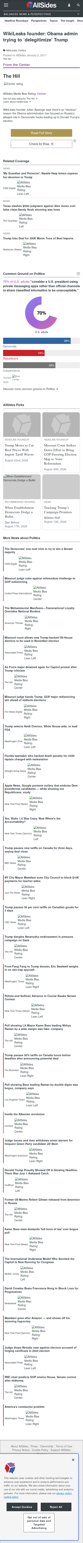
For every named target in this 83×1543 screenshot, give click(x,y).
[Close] (73, 1460)
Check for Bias (39, 144)
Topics (54, 20)
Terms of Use (64, 1446)
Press (34, 1446)
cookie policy (11, 1497)
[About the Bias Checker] (74, 140)
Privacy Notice (21, 1450)
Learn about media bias (15, 101)
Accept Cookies (22, 1507)
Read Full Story (41, 133)
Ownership (46, 1446)
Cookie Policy (40, 1450)
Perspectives (39, 20)
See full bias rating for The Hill (19, 98)
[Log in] (69, 5)
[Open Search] (78, 5)
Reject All (56, 1507)
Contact (41, 1454)
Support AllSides (61, 1450)
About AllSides (19, 1446)
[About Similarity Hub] (78, 274)
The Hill (7, 58)
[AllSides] (42, 5)
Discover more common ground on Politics (29, 389)
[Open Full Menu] (6, 5)
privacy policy (64, 1493)
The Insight (67, 20)
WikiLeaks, (12, 50)
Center (41, 93)
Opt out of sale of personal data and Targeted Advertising (39, 1522)
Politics (22, 50)
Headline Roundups (16, 20)
